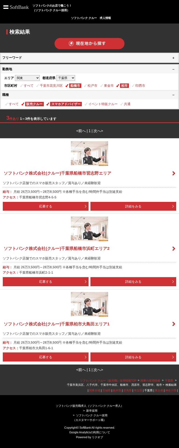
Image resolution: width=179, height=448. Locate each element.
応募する (45, 206)
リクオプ (97, 437)
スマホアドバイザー (66, 104)
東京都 (159, 390)
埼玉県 (138, 390)
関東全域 (94, 390)
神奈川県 (170, 390)
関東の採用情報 (151, 380)
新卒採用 (91, 410)
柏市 (124, 85)
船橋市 (75, 85)
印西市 (140, 85)
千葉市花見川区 (51, 85)
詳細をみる (133, 206)
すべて (29, 85)
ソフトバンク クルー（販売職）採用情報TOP (108, 380)
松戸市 (92, 85)
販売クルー (34, 104)
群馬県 (127, 390)
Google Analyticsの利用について (89, 432)
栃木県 (117, 390)
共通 (127, 104)
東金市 (109, 85)
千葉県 (169, 380)
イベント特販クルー (103, 104)
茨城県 (106, 390)
